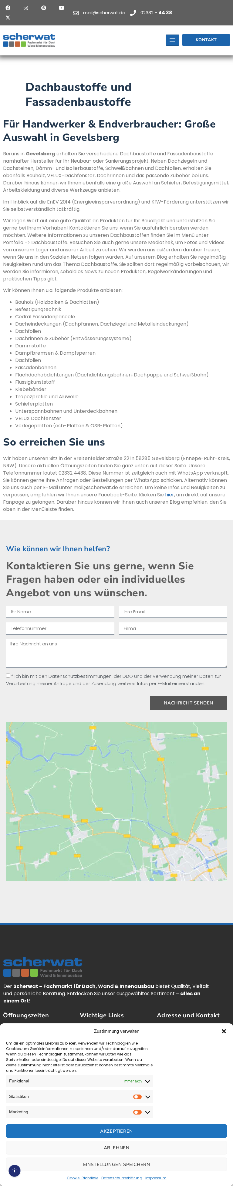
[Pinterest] (44, 8)
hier (169, 494)
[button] (224, 1031)
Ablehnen (117, 1148)
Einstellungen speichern (116, 1164)
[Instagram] (26, 8)
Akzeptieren (116, 1131)
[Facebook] (8, 8)
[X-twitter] (8, 17)
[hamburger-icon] (172, 40)
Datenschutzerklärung (121, 1178)
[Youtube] (61, 8)
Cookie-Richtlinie (82, 1178)
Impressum (156, 1178)
